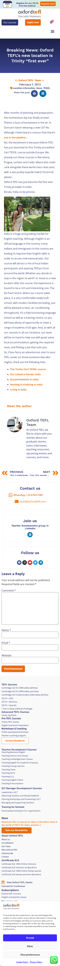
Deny (30, 946)
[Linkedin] (30, 534)
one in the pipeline (15, 137)
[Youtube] (30, 562)
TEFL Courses (9, 684)
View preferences (30, 954)
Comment (9, 590)
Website (6, 655)
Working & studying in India (26, 384)
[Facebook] (19, 562)
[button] (53, 31)
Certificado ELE (10, 860)
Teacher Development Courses (19, 749)
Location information (24, 88)
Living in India (18, 389)
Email (6, 642)
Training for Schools (13, 807)
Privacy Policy (36, 962)
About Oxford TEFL (12, 835)
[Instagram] (24, 562)
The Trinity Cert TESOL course (28, 369)
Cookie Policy (22, 962)
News (39, 88)
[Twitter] (35, 562)
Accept (30, 937)
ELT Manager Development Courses (22, 788)
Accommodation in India (24, 379)
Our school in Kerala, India (25, 374)
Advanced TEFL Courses (15, 712)
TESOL (46, 88)
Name (6, 630)
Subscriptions (10, 890)
